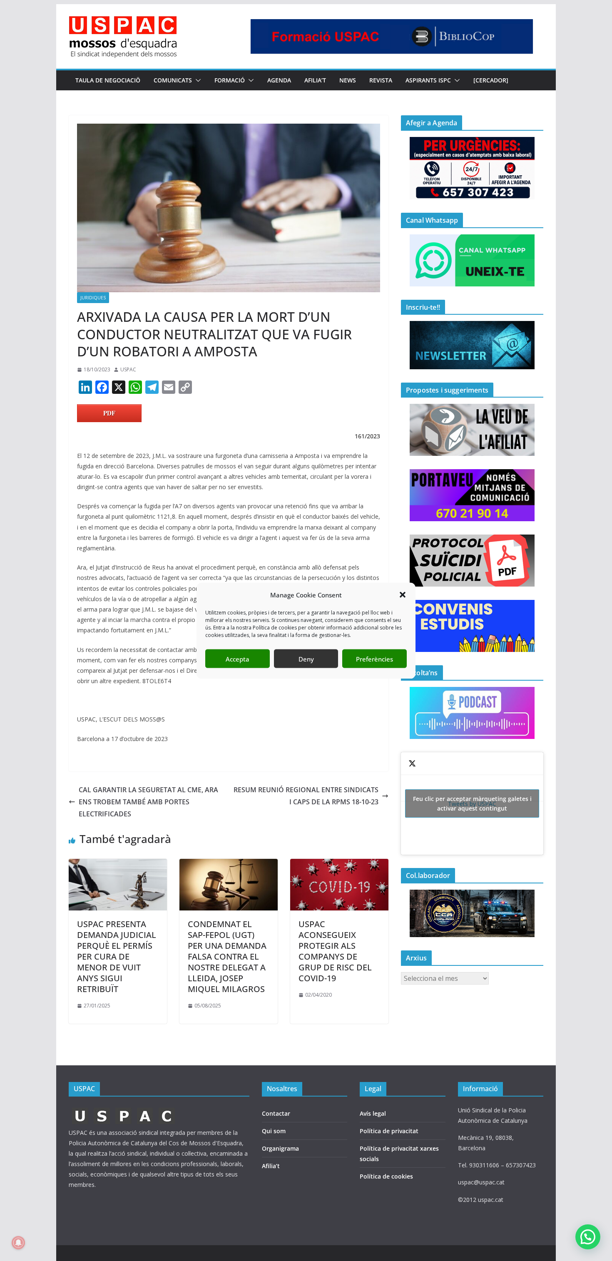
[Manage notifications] (18, 1242)
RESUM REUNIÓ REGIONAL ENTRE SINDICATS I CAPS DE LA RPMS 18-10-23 (306, 795)
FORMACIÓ (229, 80)
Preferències (374, 658)
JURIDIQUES (93, 298)
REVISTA (380, 80)
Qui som (274, 1131)
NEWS (347, 80)
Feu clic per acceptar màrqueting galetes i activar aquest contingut (472, 803)
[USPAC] (124, 1110)
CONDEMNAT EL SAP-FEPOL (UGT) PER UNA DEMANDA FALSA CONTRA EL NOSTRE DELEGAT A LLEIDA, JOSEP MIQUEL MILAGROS (227, 956)
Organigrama (280, 1148)
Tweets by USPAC (472, 803)
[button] (402, 595)
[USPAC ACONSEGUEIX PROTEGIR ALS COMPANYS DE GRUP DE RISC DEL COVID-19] (339, 864)
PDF (109, 413)
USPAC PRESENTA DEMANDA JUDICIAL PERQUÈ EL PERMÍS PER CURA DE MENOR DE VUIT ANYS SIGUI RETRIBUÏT (116, 956)
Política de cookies (386, 1176)
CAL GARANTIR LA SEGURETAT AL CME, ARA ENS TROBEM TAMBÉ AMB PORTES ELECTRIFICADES (148, 801)
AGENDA (279, 80)
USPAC (128, 369)
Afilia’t (271, 1166)
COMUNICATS (173, 80)
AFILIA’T (315, 80)
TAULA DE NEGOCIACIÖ (107, 80)
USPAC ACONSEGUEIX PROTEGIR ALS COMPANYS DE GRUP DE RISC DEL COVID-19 (335, 951)
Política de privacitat (389, 1131)
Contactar (276, 1113)
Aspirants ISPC (428, 80)
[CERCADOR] (490, 80)
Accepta (237, 658)
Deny (306, 658)
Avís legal (373, 1113)
